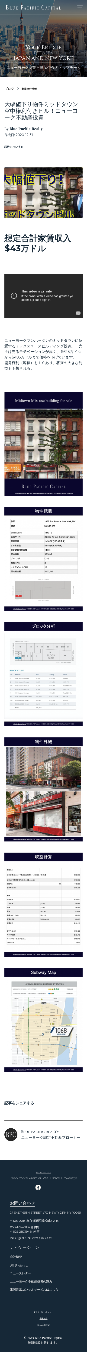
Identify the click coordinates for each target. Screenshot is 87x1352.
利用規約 (44, 1318)
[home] (33, 7)
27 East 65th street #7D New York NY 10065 (45, 1212)
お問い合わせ (19, 1265)
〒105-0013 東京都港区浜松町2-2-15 (34, 1220)
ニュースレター (20, 1273)
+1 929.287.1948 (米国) (25, 1231)
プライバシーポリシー (43, 1312)
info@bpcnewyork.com (31, 1238)
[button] (79, 7)
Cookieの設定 (43, 1324)
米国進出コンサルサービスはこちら (34, 1289)
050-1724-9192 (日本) (24, 1227)
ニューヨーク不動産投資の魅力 (31, 1281)
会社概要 (16, 1257)
